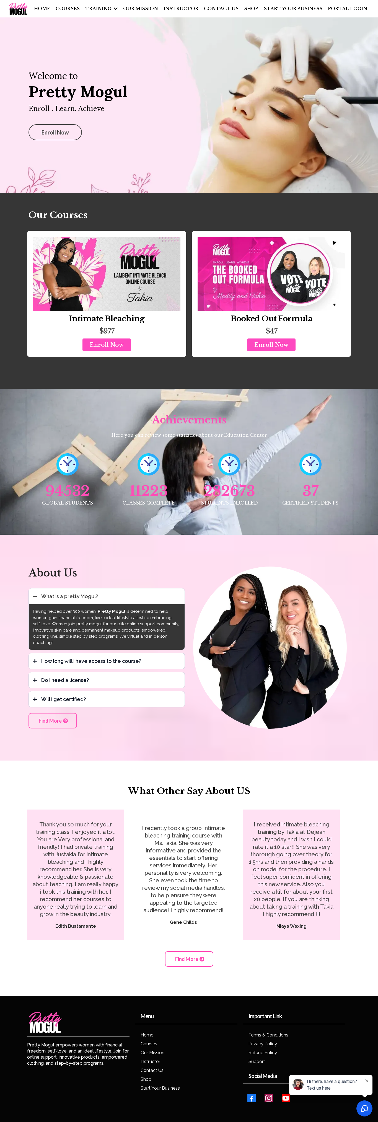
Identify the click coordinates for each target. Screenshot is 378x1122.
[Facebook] (251, 1098)
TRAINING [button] (99, 8)
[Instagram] (268, 1098)
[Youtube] (285, 1098)
